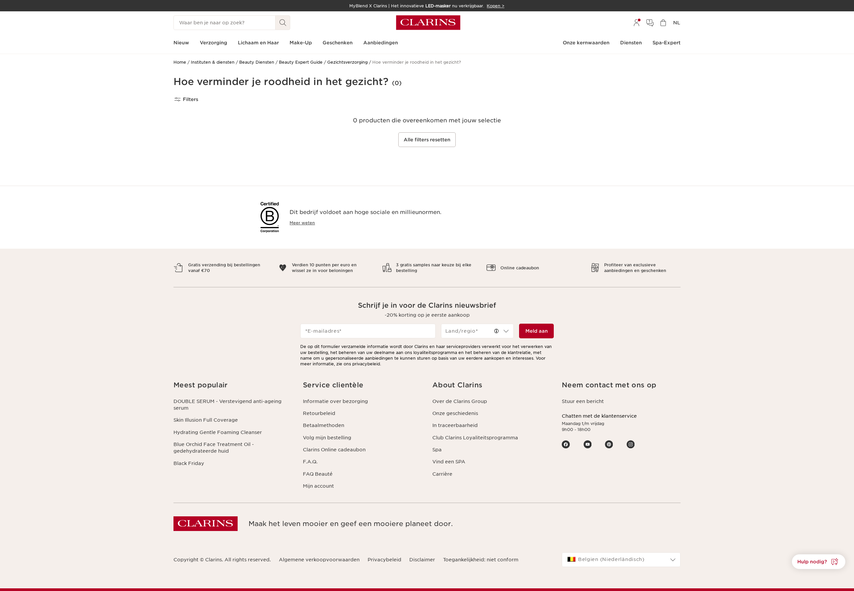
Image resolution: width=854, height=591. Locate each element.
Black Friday (188, 463)
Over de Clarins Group (459, 401)
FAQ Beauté (318, 474)
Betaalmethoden (323, 425)
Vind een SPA (448, 461)
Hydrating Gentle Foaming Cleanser (217, 432)
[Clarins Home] (428, 23)
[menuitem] (636, 23)
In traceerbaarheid (455, 425)
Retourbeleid (319, 413)
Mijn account (318, 486)
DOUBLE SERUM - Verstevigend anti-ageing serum (227, 405)
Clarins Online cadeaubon (334, 449)
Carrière (442, 474)
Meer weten (302, 222)
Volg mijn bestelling (327, 437)
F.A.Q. (310, 461)
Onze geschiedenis (455, 413)
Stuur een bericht (583, 401)
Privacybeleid (384, 559)
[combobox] (477, 331)
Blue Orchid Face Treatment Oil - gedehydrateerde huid (213, 448)
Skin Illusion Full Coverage (205, 420)
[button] (818, 561)
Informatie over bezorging (335, 401)
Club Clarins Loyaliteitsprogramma (475, 437)
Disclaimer (422, 559)
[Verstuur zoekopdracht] (283, 22)
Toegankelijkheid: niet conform (480, 559)
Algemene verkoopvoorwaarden (319, 559)
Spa (437, 449)
